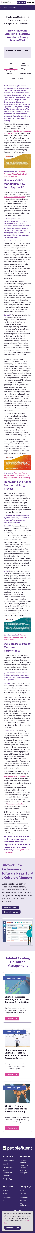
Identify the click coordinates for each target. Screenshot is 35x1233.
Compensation (25, 73)
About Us (23, 1190)
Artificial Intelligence (24, 1172)
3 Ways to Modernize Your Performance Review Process (15, 637)
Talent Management (10, 7)
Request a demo (11, 912)
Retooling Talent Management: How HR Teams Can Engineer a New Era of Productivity (17, 475)
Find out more (10, 907)
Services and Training (24, 1166)
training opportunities (15, 804)
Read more (12, 1018)
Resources (7, 1197)
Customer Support (23, 1161)
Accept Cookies (12, 1227)
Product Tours (8, 1179)
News (5, 1194)
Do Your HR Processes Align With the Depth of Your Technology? (17, 174)
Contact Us (24, 1197)
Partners (23, 1200)
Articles (6, 1190)
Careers (23, 1194)
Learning (10, 73)
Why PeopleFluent (25, 1204)
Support (6, 1200)
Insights (24, 69)
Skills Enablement (24, 64)
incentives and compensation (15, 776)
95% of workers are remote (14, 197)
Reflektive (6, 1176)
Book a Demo (21, 2)
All (11, 64)
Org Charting (17, 78)
